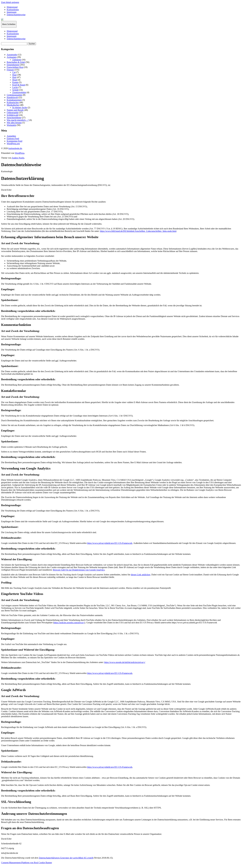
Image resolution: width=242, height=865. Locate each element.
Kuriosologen (13, 9)
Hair (14, 77)
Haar (14, 75)
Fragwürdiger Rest (15, 67)
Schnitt (15, 90)
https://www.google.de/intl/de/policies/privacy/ (124, 662)
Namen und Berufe (15, 110)
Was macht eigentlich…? (18, 120)
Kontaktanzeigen (14, 100)
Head (14, 80)
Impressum (11, 12)
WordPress (19, 153)
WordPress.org (13, 143)
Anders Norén (18, 158)
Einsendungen (13, 64)
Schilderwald (12, 115)
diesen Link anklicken (140, 574)
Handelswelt (12, 97)
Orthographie (12, 112)
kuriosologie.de (15, 148)
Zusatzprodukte (19, 92)
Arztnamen (12, 57)
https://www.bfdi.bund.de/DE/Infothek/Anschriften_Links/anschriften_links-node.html (138, 231)
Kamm (15, 82)
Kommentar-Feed (14, 141)
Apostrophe (12, 54)
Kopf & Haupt (18, 85)
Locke (15, 87)
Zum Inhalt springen (10, 2)
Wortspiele (11, 125)
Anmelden (11, 136)
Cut (14, 72)
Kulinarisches (13, 102)
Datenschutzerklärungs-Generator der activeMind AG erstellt (66, 858)
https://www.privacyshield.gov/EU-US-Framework (109, 543)
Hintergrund (12, 7)
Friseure (10, 70)
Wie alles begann (14, 122)
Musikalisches (13, 105)
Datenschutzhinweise (16, 14)
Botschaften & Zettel (16, 62)
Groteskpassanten (14, 95)
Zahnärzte (16, 59)
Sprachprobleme (14, 117)
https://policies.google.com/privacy (69, 622)
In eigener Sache (19, 107)
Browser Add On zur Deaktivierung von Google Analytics (79, 570)
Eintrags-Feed (13, 138)
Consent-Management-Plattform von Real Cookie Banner (26, 862)
